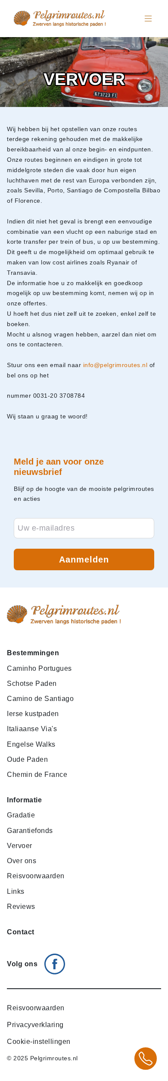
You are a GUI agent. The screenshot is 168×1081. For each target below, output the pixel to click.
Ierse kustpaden (33, 713)
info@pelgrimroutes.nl (115, 364)
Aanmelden (84, 559)
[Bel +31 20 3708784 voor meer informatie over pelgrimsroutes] (145, 1058)
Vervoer (19, 845)
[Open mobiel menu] (148, 19)
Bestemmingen (33, 653)
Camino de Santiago (40, 698)
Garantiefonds (30, 830)
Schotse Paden (32, 683)
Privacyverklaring (35, 1024)
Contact (20, 932)
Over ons (21, 860)
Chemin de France (37, 774)
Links (16, 891)
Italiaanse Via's (32, 728)
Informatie (24, 800)
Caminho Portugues (39, 668)
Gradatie (21, 815)
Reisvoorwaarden (36, 876)
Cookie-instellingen (39, 1041)
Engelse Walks (31, 744)
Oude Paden (27, 759)
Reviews (21, 906)
